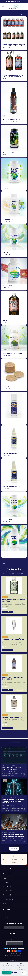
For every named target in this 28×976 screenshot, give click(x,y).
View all (13, 848)
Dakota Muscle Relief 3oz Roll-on (12, 420)
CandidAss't (6, 252)
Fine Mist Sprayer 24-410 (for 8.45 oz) (13, 640)
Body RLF (5, 186)
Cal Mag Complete (8, 219)
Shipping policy (19, 957)
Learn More (20, 612)
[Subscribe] (22, 927)
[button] (3, 6)
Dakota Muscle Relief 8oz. (10, 453)
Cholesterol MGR (7, 285)
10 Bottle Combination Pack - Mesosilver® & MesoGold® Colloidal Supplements (14, 45)
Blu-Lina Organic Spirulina (10, 152)
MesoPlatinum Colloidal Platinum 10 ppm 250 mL (13, 678)
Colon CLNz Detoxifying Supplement (12, 353)
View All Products (14, 734)
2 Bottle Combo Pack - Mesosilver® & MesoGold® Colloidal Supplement (13, 76)
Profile (5, 918)
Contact (6, 882)
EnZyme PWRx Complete (9, 553)
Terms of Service (9, 895)
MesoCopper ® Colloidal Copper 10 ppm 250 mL (13, 600)
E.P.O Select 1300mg (8, 519)
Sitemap (6, 903)
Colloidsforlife (13, 953)
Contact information (14, 960)
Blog (4, 878)
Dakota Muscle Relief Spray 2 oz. (11, 486)
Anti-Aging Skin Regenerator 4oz (12, 119)
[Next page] (24, 562)
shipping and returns (10, 886)
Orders (5, 913)
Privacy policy (20, 955)
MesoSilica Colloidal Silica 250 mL (13, 717)
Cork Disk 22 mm (7, 386)
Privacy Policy (8, 891)
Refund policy (8, 899)
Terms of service (10, 957)
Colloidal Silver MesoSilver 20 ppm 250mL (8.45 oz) (14, 320)
